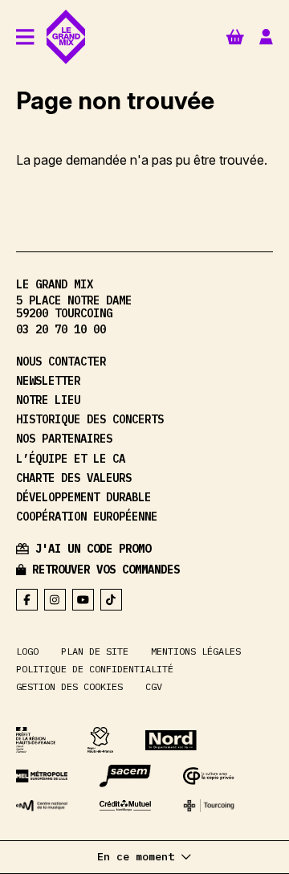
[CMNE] (125, 805)
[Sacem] (125, 776)
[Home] (66, 37)
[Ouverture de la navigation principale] (25, 36)
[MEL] (41, 776)
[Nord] (171, 740)
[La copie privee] (208, 776)
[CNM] (41, 805)
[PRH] (35, 740)
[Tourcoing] (208, 805)
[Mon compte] (266, 37)
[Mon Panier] (235, 36)
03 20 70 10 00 (61, 329)
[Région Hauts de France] (100, 740)
